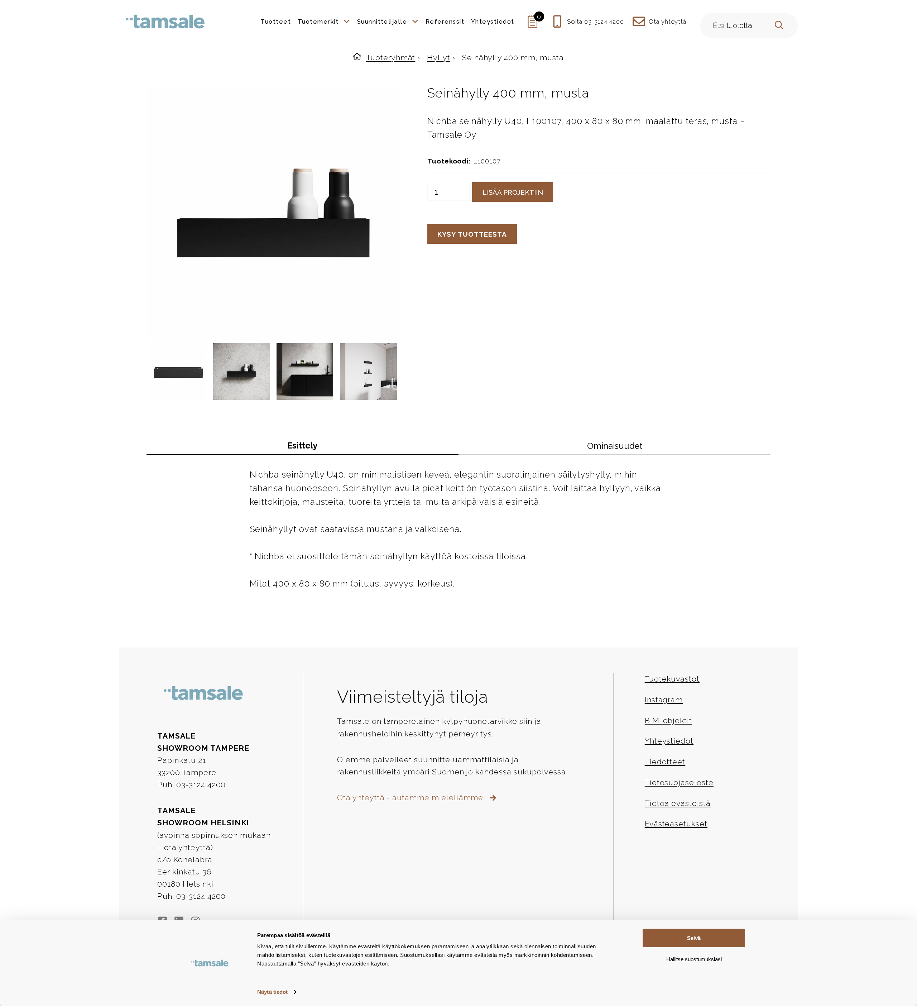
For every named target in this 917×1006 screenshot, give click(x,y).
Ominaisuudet (614, 446)
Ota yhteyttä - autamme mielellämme (411, 797)
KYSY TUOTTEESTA (471, 234)
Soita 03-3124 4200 (595, 21)
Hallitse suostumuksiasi (694, 959)
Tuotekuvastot (672, 678)
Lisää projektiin (512, 192)
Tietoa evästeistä (678, 803)
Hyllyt (438, 57)
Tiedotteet (665, 761)
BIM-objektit (668, 720)
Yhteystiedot (669, 740)
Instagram (664, 699)
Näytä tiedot (272, 992)
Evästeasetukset (676, 823)
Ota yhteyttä (667, 21)
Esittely (302, 446)
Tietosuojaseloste (679, 782)
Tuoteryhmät (390, 57)
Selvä (694, 938)
